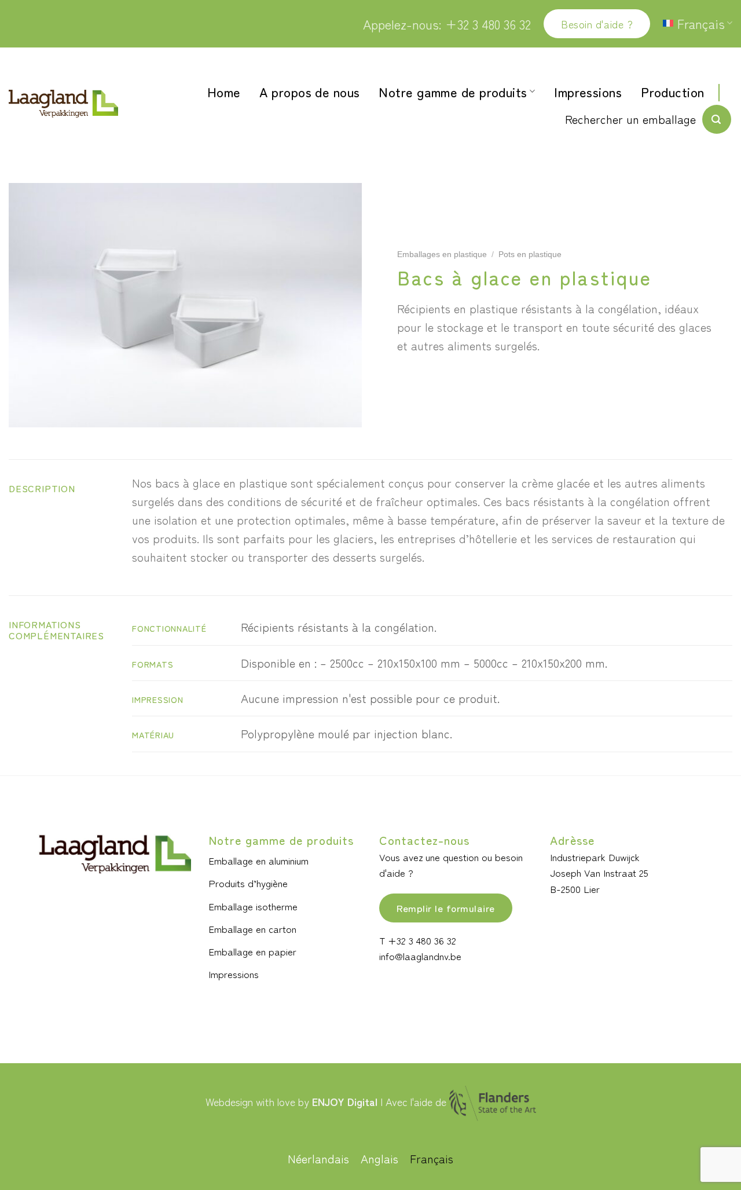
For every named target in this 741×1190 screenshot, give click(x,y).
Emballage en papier (252, 951)
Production (672, 91)
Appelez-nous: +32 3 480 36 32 (447, 23)
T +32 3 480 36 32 (417, 940)
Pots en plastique (530, 254)
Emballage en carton (252, 928)
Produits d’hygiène (248, 883)
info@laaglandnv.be (420, 956)
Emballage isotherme (253, 906)
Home (224, 91)
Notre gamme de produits (453, 91)
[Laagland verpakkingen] (64, 104)
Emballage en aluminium (258, 860)
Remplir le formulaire (446, 907)
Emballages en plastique (442, 254)
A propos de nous (309, 91)
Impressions (588, 91)
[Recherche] (716, 119)
